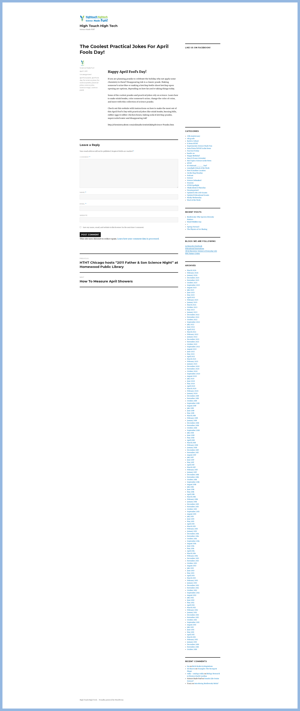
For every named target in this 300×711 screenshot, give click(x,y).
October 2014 (192, 539)
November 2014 (193, 536)
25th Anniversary (193, 136)
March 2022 (191, 332)
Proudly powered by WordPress (111, 700)
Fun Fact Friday (193, 151)
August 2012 (191, 595)
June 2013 (190, 571)
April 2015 (191, 524)
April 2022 (191, 329)
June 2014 (190, 546)
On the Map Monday (195, 173)
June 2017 (190, 460)
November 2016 (193, 477)
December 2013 (193, 558)
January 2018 (192, 448)
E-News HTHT (192, 143)
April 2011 (190, 635)
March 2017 (191, 467)
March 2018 (191, 443)
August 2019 (191, 406)
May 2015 (190, 521)
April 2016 (191, 494)
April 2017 (190, 465)
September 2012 (193, 593)
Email (83, 204)
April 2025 (191, 297)
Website (83, 215)
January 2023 (192, 312)
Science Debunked (194, 180)
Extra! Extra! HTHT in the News (199, 148)
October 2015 (192, 509)
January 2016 (192, 502)
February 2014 (192, 556)
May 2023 (191, 310)
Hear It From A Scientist (196, 158)
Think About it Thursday (196, 188)
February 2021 (192, 361)
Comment (85, 157)
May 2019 (190, 413)
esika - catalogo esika (195, 674)
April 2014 (191, 551)
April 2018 (191, 440)
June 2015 (190, 519)
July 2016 (190, 487)
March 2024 (191, 305)
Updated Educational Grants (198, 195)
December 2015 (193, 504)
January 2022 (192, 337)
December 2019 (193, 396)
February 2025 (192, 300)
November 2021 (193, 342)
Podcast (190, 175)
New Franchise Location (196, 171)
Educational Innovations (194, 249)
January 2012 (192, 612)
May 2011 (190, 632)
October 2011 (192, 620)
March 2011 (191, 637)
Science (190, 178)
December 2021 (193, 339)
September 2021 (193, 347)
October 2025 (192, 283)
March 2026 (191, 270)
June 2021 (191, 352)
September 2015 (193, 512)
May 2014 (190, 549)
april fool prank (85, 78)
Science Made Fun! (87, 68)
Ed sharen (191, 669)
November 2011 (193, 617)
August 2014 (191, 544)
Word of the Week (194, 200)
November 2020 (193, 369)
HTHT (189, 163)
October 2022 (192, 320)
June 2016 (190, 489)
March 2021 (191, 359)
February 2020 (192, 391)
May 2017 (190, 462)
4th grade (191, 139)
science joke (89, 85)
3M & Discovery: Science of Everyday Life (201, 251)
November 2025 (193, 280)
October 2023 (192, 307)
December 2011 (193, 615)
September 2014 (193, 541)
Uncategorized (85, 74)
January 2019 (192, 421)
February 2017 (192, 470)
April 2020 (191, 386)
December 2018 (193, 423)
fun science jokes (89, 80)
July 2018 (190, 433)
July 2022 (190, 325)
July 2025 (190, 290)
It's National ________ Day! (197, 166)
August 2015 (191, 514)
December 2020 (193, 366)
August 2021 (191, 349)
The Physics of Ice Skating (197, 229)
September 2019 (193, 403)
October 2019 (192, 401)
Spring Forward (193, 227)
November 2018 (193, 425)
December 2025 (193, 278)
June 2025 (191, 293)
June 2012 (190, 600)
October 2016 (192, 480)
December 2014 (193, 534)
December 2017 (193, 450)
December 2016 (193, 475)
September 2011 (193, 622)
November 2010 (193, 647)
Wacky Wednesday (194, 198)
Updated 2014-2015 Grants (197, 193)
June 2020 (191, 381)
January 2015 (192, 531)
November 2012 (193, 588)
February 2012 (192, 610)
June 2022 (191, 327)
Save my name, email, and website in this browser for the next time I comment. (113, 227)
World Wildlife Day (194, 222)
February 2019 (192, 418)
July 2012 (190, 598)
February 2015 (192, 529)
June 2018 (190, 435)
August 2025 (192, 288)
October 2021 (192, 344)
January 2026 (192, 275)
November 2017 (193, 453)
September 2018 (193, 430)
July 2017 (190, 457)
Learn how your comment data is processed (138, 239)
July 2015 (190, 517)
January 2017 (192, 472)
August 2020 (192, 376)
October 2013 (192, 563)
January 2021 (192, 364)
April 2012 (191, 605)
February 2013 (192, 581)
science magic (85, 87)
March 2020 (191, 389)
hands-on (191, 153)
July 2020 (190, 379)
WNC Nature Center (192, 254)
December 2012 (193, 585)
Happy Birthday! (193, 156)
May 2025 (191, 295)
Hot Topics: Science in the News (199, 161)
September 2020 (193, 374)
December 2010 (193, 644)
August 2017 (191, 455)
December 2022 (193, 315)
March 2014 (191, 553)
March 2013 (191, 578)
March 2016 (191, 497)
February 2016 (192, 499)
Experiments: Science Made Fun (199, 146)
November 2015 (193, 507)
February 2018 (192, 445)
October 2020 (192, 371)
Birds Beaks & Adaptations (202, 666)
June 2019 (190, 411)
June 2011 (190, 630)
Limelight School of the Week (198, 168)
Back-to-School (193, 141)
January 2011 (192, 642)
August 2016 (191, 485)
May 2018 (190, 438)
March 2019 (191, 416)
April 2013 (191, 576)
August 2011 (191, 625)
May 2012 (190, 603)
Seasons (190, 183)
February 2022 (192, 334)
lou (188, 666)
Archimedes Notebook (193, 246)
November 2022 (193, 317)
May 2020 (191, 384)
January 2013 (192, 583)
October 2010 (192, 649)
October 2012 (192, 590)
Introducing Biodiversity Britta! (206, 684)
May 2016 (190, 492)
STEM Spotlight (193, 185)
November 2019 (193, 398)
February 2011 (192, 640)
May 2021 (190, 354)
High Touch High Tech (99, 26)
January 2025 (192, 302)
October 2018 (192, 428)
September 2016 (193, 482)
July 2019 (190, 408)
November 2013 (193, 561)
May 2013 (190, 573)
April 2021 (191, 357)
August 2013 (191, 566)
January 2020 (192, 393)
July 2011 (190, 627)
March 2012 (191, 608)
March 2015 (191, 526)
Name (83, 192)
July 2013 (190, 568)
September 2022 (193, 322)
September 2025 (193, 285)
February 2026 (192, 273)
